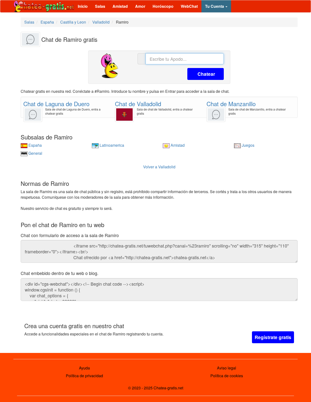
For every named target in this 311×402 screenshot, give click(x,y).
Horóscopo (163, 6)
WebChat (189, 6)
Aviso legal (226, 368)
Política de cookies (226, 375)
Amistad (120, 6)
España (34, 145)
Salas (100, 6)
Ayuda (84, 368)
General (34, 153)
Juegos (247, 145)
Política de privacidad (84, 375)
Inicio (83, 6)
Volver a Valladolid (159, 167)
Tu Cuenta (215, 6)
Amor (140, 6)
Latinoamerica (111, 145)
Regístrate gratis (273, 337)
